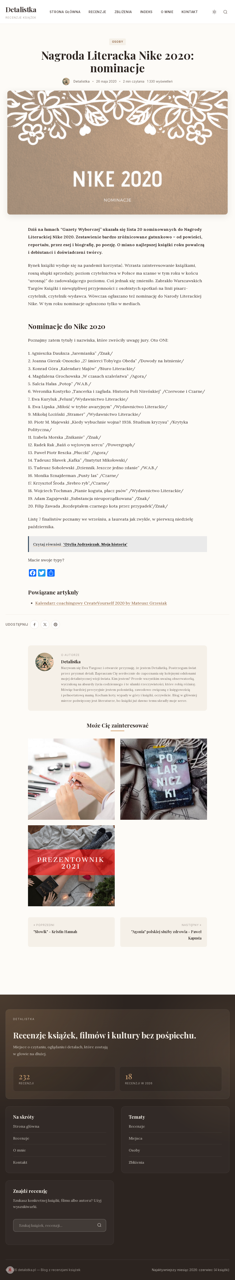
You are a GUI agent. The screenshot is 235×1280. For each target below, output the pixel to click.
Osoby (117, 41)
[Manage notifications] (10, 1270)
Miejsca (135, 1138)
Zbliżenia (123, 12)
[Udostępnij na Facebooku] (34, 624)
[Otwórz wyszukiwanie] (225, 12)
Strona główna (65, 12)
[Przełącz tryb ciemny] (214, 12)
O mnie (167, 12)
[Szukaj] (99, 1225)
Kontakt (190, 12)
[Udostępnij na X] (45, 624)
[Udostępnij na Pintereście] (55, 624)
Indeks (146, 12)
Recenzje (97, 12)
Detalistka (21, 9)
